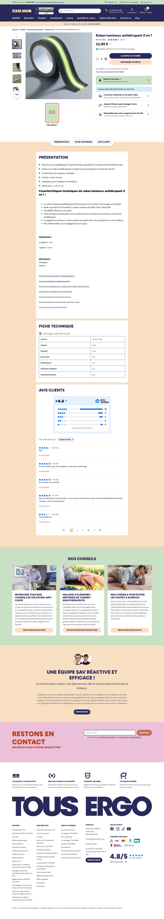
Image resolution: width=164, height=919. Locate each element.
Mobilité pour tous (18, 830)
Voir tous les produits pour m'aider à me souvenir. (54, 281)
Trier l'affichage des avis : (47, 439)
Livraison (40, 837)
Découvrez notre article (130, 630)
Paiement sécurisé (92, 781)
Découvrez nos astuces (34, 630)
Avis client (104, 142)
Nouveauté (41, 883)
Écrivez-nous (82, 712)
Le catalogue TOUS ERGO (70, 840)
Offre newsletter (42, 879)
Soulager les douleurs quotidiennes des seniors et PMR (22, 873)
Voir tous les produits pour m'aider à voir (55, 291)
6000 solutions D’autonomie (61, 781)
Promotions (41, 886)
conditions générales (106, 737)
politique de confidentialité (130, 737)
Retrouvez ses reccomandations (82, 630)
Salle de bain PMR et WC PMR (22, 833)
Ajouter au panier (130, 56)
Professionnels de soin (20, 851)
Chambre (15, 837)
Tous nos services (43, 833)
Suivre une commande (45, 846)
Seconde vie (125, 18)
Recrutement (65, 847)
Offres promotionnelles (45, 876)
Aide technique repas (19, 840)
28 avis (122, 40)
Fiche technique (83, 142)
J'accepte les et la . (114, 737)
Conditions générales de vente (50, 908)
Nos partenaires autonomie (71, 851)
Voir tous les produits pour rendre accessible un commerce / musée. (59, 302)
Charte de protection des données (75, 908)
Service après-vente (44, 872)
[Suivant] (17, 94)
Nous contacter (66, 837)
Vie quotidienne (17, 844)
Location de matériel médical (47, 853)
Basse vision (16, 861)
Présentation (61, 142)
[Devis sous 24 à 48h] (148, 80)
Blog (137, 18)
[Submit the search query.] (61, 11)
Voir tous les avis (116, 862)
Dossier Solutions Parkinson (71, 858)
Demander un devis (131, 62)
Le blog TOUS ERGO (68, 844)
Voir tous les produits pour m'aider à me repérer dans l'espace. (64, 286)
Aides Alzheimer (18, 858)
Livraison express (128, 781)
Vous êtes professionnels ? (46, 830)
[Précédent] (17, 37)
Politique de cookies (95, 908)
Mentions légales (33, 908)
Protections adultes (19, 847)
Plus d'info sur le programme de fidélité (110, 72)
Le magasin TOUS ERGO (69, 833)
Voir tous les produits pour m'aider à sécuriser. (53, 307)
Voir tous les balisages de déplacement (56, 276)
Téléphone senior (18, 854)
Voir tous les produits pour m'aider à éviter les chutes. (55, 297)
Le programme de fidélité (46, 863)
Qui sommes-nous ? (68, 830)
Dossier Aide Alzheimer (69, 854)
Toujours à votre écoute (24, 781)
